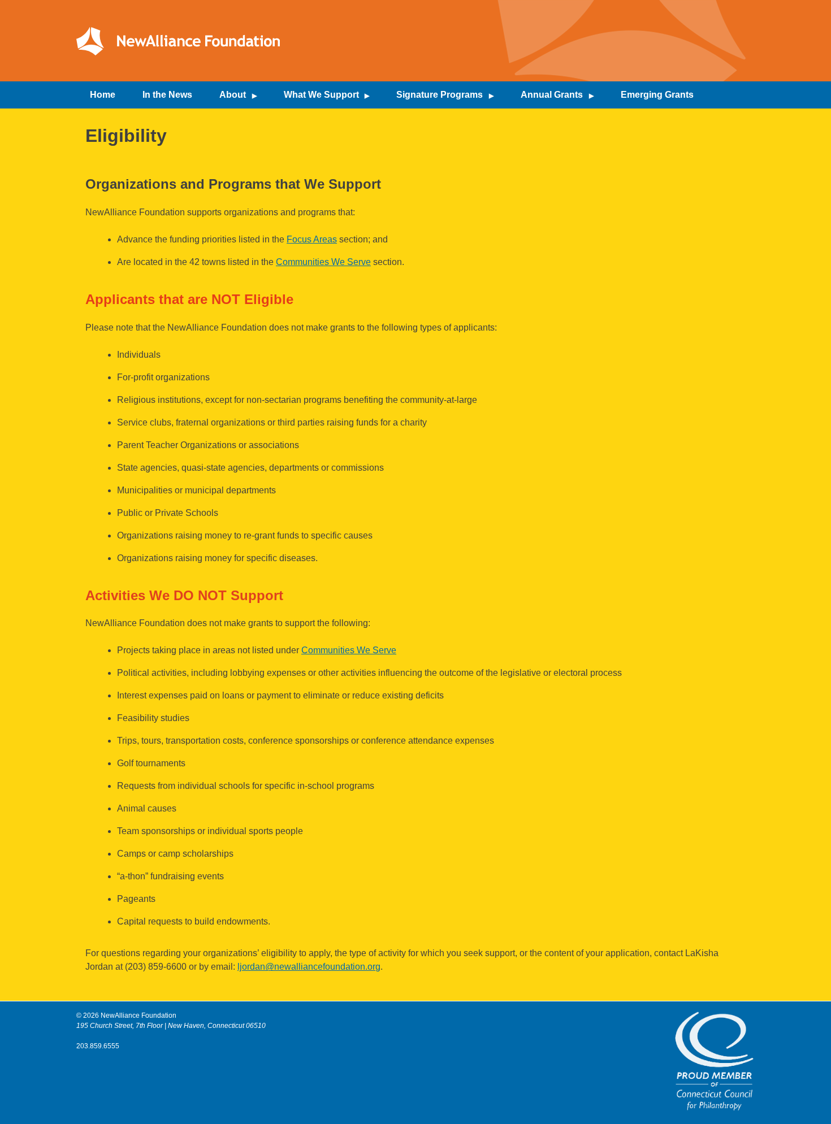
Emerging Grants (657, 94)
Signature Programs (439, 94)
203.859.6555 (97, 1046)
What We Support (321, 94)
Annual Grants (552, 94)
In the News (167, 94)
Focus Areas (312, 239)
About (232, 94)
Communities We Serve (323, 262)
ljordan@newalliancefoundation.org (308, 966)
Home (102, 94)
